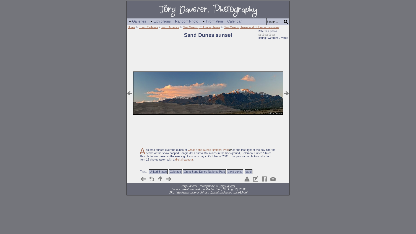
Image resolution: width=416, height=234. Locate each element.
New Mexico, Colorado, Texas (201, 27)
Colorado (175, 171)
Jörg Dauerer (227, 186)
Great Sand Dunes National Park (208, 149)
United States (158, 171)
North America (170, 27)
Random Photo (186, 21)
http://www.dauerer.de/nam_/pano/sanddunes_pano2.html (211, 192)
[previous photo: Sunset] (129, 93)
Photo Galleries (148, 27)
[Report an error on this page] (247, 179)
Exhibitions (162, 21)
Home (131, 27)
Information (214, 21)
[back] (151, 179)
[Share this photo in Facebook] (264, 179)
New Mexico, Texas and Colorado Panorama (251, 27)
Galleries (139, 21)
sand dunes (235, 171)
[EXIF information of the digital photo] (273, 179)
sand (248, 171)
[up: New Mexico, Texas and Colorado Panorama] (160, 179)
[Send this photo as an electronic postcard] (255, 179)
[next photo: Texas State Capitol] (286, 93)
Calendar (234, 21)
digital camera (184, 159)
